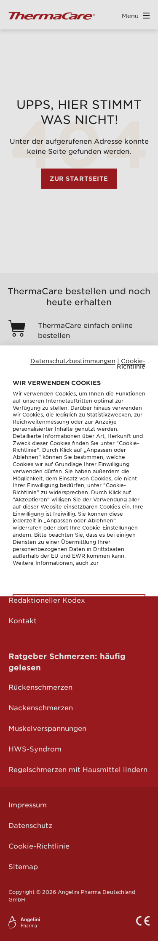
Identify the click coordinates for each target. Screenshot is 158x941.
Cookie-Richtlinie (131, 363)
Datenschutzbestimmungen (72, 360)
